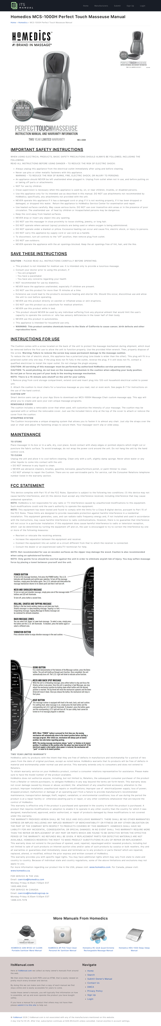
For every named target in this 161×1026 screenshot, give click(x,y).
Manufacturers (101, 6)
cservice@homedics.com (31, 879)
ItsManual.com (25, 971)
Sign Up (130, 6)
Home (85, 6)
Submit (117, 6)
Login (142, 6)
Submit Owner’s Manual (99, 979)
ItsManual (17, 1017)
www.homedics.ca (20, 870)
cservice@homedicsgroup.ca (33, 893)
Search (91, 975)
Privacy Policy (95, 991)
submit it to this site (26, 1005)
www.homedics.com (100, 867)
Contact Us (93, 983)
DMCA (90, 987)
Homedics (23, 22)
